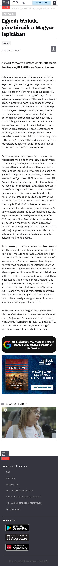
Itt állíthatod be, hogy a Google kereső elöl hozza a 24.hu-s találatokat (33, 345)
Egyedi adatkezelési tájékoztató (23, 497)
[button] (54, 8)
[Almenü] (16, 2)
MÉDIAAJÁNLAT (13, 509)
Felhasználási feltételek (19, 491)
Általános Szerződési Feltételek (23, 503)
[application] (29, 422)
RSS (8, 472)
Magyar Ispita (42, 8)
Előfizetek (41, 2)
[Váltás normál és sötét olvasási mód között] (24, 3)
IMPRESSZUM (12, 484)
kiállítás (18, 8)
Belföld (9, 14)
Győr (28, 8)
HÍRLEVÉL (10, 478)
